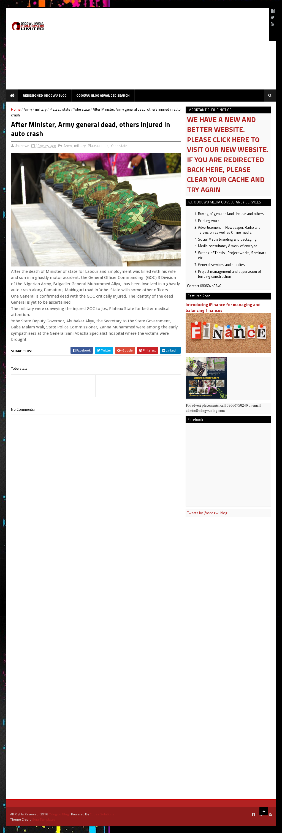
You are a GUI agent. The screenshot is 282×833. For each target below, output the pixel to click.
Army (28, 109)
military (41, 109)
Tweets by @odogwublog (207, 513)
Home (16, 109)
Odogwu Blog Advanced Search (103, 95)
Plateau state (60, 109)
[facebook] (273, 10)
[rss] (272, 24)
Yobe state (81, 109)
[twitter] (272, 17)
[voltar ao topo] (263, 811)
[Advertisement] (164, 50)
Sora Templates (43, 819)
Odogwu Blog (59, 814)
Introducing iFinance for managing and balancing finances (223, 307)
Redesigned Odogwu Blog (45, 95)
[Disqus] (96, 572)
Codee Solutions (102, 814)
